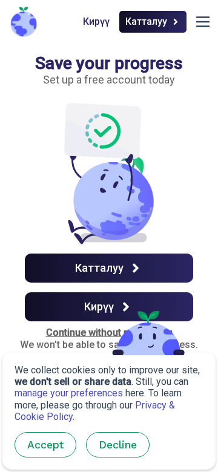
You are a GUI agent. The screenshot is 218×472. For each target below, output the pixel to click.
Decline (118, 445)
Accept (45, 445)
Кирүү (96, 21)
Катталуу (146, 21)
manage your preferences (69, 393)
